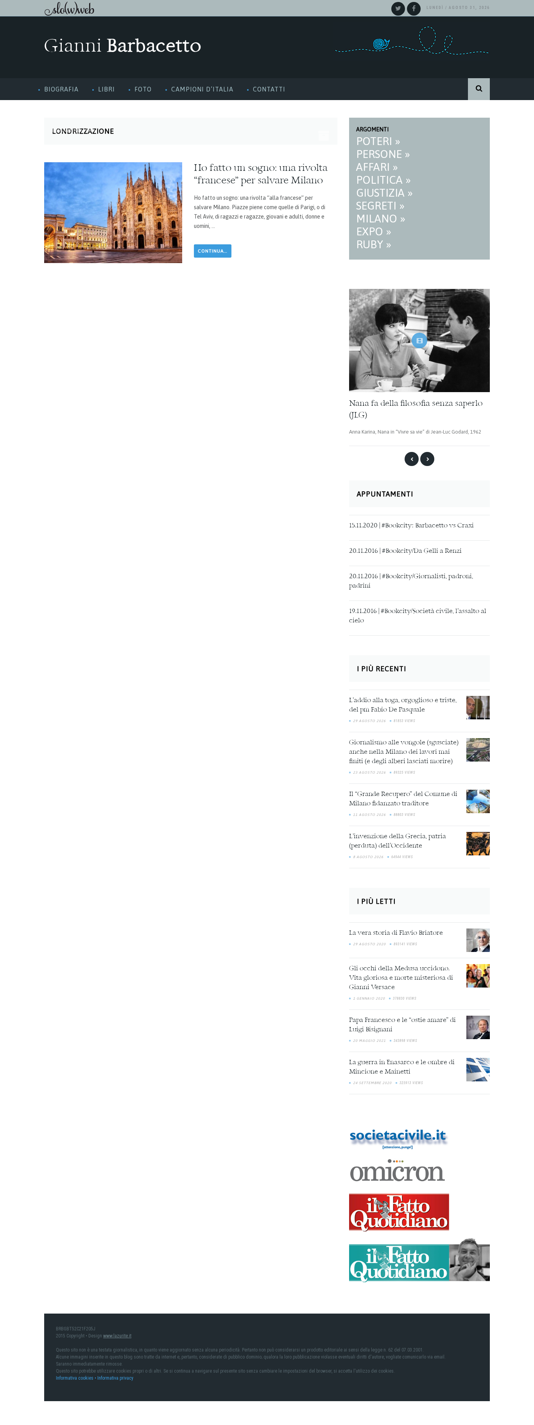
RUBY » (373, 244)
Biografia (61, 89)
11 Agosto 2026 (369, 814)
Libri (106, 89)
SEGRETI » (380, 205)
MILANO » (380, 218)
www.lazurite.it (117, 1334)
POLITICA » (383, 180)
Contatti (269, 89)
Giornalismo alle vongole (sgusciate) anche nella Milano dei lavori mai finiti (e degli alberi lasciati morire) (404, 751)
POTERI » (378, 141)
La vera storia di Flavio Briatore (396, 931)
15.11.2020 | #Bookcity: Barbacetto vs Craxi (411, 524)
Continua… (213, 251)
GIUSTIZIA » (384, 192)
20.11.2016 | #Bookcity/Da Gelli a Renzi (405, 550)
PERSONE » (383, 154)
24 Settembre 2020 (372, 1081)
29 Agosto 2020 (369, 943)
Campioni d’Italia (202, 89)
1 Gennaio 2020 (369, 997)
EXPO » (373, 231)
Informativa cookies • (76, 1377)
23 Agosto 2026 (369, 771)
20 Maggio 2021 (369, 1039)
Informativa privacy (115, 1377)
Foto (143, 89)
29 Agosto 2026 (369, 720)
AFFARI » (377, 167)
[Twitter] (398, 9)
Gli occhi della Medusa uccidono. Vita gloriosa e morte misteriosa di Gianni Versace (401, 976)
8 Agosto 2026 (368, 856)
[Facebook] (414, 9)
